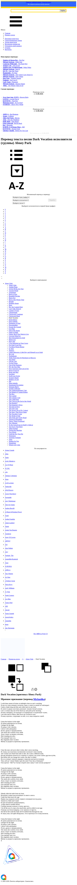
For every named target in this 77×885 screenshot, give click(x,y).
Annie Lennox (9, 595)
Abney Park (12, 285)
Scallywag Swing (14, 376)
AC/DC (7, 468)
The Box (11, 394)
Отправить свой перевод (13, 46)
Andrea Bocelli (9, 508)
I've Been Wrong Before (16, 347)
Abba (6, 454)
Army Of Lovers (10, 537)
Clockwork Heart (14, 316)
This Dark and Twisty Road (17, 418)
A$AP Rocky (9, 490)
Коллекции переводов (12, 44)
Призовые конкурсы (12, 39)
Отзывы (7, 48)
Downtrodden (13, 325)
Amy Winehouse (10, 501)
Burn (10, 305)
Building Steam (14, 303)
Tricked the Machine (15, 430)
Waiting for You (14, 441)
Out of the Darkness (15, 365)
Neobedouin (13, 356)
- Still (14, 127)
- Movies (11, 118)
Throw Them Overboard (16, 421)
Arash (7, 515)
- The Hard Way (15, 64)
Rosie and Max (13, 372)
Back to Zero (13, 294)
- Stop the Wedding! (11, 120)
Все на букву (41, 634)
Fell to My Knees (14, 330)
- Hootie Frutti (11, 129)
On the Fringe (13, 363)
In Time (11, 349)
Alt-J (6, 552)
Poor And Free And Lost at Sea (19, 369)
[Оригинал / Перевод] (16, 690)
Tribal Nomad (13, 428)
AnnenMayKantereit (11, 559)
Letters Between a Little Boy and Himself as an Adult (26, 352)
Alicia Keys (8, 584)
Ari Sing (7, 577)
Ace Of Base (9, 465)
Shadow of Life (14, 379)
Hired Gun (12, 340)
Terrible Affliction (14, 388)
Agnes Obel (8, 603)
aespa (6, 624)
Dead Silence (13, 320)
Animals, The (9, 555)
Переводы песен (14, 659)
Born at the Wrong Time (16, 300)
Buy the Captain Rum (16, 307)
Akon (6, 479)
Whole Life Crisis (14, 445)
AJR (6, 606)
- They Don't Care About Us (18, 75)
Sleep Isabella (13, 383)
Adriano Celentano (11, 476)
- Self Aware (11, 66)
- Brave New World (13, 104)
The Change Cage (14, 398)
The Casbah (12, 396)
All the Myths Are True (16, 289)
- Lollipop (8, 116)
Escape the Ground (15, 327)
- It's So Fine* (13, 103)
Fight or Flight (13, 332)
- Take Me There (10, 71)
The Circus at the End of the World (20, 401)
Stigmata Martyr (14, 387)
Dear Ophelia (13, 321)
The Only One (13, 408)
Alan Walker (9, 548)
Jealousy (11, 350)
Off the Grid (13, 361)
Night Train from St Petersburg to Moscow (22, 358)
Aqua (6, 563)
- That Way (10, 101)
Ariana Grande (9, 450)
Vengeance (12, 436)
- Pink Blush (11, 121)
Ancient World (13, 291)
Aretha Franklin (10, 519)
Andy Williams (9, 588)
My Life (11, 354)
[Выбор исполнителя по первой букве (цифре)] (16, 192)
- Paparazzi (10, 82)
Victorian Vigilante (15, 437)
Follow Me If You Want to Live (19, 334)
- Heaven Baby (16, 97)
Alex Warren (9, 574)
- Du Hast (10, 73)
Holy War (12, 341)
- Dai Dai (13, 60)
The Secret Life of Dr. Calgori (18, 410)
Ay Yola (7, 592)
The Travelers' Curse (15, 414)
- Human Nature (14, 84)
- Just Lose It (10, 80)
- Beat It (11, 69)
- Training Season (12, 78)
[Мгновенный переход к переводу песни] (16, 177)
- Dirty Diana (13, 76)
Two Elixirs (12, 432)
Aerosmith (8, 497)
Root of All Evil (14, 370)
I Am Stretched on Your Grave (18, 343)
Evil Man (12, 329)
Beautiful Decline (14, 296)
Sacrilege (12, 374)
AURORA (8, 566)
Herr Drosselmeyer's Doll (17, 338)
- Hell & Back (12, 123)
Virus (10, 439)
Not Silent (12, 359)
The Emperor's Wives (15, 405)
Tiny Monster (13, 423)
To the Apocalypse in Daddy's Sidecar (21, 425)
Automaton (12, 292)
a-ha (6, 472)
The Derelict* (13, 403)
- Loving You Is (11, 99)
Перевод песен (10, 35)
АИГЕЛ (7, 541)
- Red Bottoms (10, 114)
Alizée (7, 526)
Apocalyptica (9, 617)
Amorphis (8, 621)
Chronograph (13, 312)
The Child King (14, 399)
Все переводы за (39, 133)
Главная (7, 33)
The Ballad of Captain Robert (18, 392)
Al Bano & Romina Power (13, 512)
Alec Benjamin (9, 628)
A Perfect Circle (10, 581)
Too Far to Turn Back (16, 427)
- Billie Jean (12, 62)
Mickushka (39, 699)
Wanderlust (12, 443)
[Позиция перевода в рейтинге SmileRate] (35, 690)
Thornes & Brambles (15, 419)
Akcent (7, 610)
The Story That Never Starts (18, 412)
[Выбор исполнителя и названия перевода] (16, 161)
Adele (7, 457)
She (10, 381)
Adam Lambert (9, 523)
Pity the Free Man (14, 367)
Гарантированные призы (13, 40)
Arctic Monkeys (10, 461)
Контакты (8, 49)
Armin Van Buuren (11, 530)
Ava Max (8, 599)
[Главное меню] (16, 28)
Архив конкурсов (11, 42)
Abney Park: (9, 283)
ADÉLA (7, 570)
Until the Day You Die (16, 434)
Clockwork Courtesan (16, 314)
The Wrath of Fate (14, 416)
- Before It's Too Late (15, 131)
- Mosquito (8, 125)
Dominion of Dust (14, 323)
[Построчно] (46, 674)
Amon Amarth (9, 613)
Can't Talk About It (15, 309)
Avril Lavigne (9, 483)
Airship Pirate (13, 287)
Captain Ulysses (14, 310)
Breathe (11, 301)
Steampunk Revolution (16, 385)
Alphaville (8, 486)
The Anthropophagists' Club (18, 390)
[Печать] (32, 690)
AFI (6, 544)
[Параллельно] (16, 674)
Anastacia (8, 534)
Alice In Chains (10, 505)
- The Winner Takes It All (13, 85)
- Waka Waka (17, 67)
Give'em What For (15, 336)
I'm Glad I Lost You (15, 345)
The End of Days (14, 407)
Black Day (12, 298)
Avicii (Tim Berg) (10, 494)
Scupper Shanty (14, 378)
